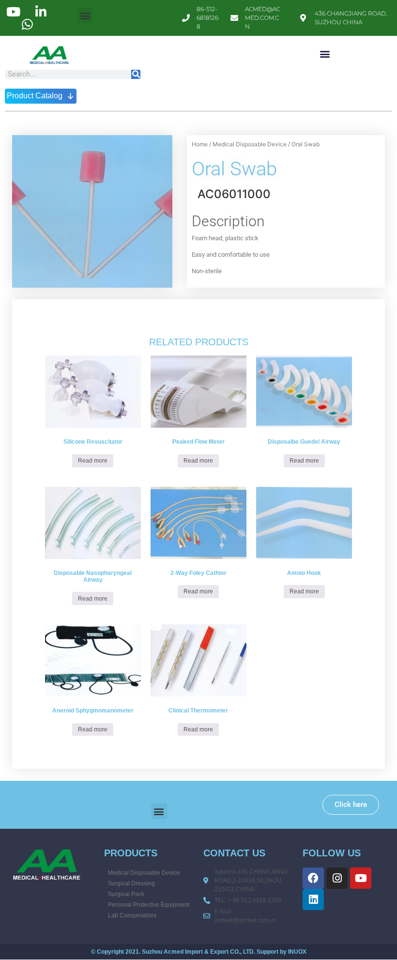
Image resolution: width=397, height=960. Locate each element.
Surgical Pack (126, 894)
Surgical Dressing (131, 883)
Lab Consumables (132, 915)
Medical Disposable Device (250, 144)
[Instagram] (337, 878)
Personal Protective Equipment (148, 904)
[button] (85, 16)
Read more (92, 460)
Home (200, 144)
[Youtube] (360, 878)
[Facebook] (313, 878)
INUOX (297, 951)
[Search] (135, 74)
